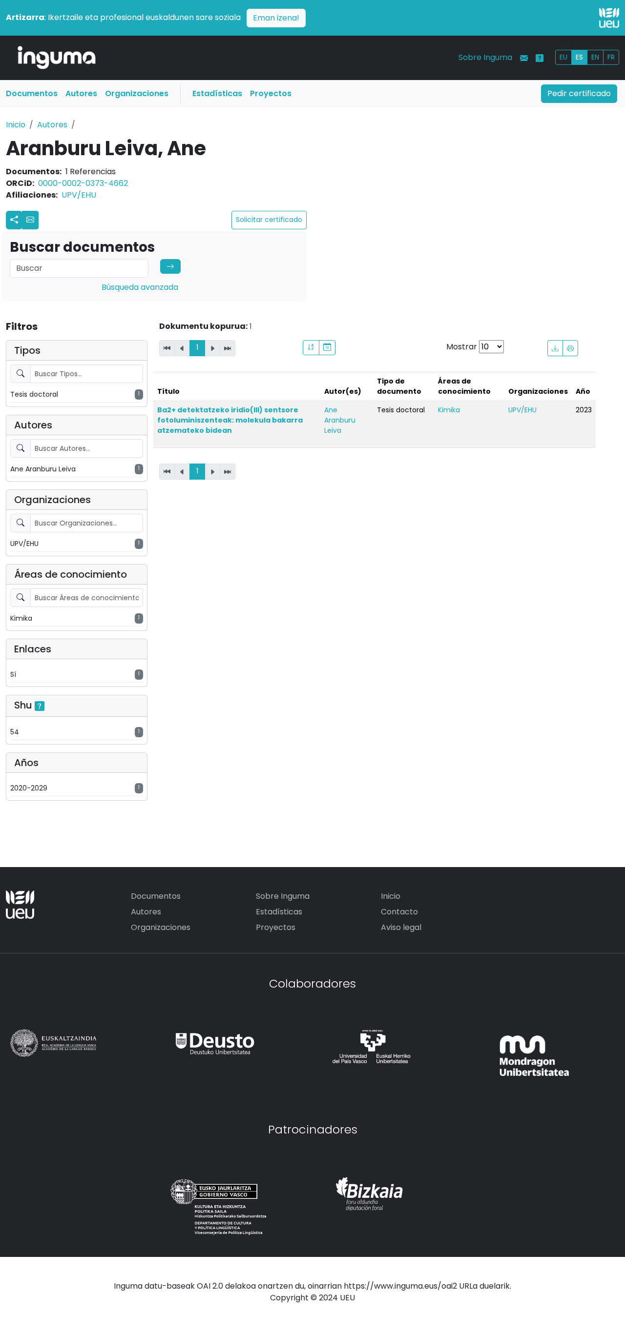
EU (563, 57)
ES (579, 57)
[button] (30, 220)
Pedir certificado (579, 93)
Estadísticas (217, 93)
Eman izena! (276, 17)
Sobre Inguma (485, 57)
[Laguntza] (539, 58)
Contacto (399, 911)
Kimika (449, 410)
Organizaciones (136, 93)
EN (595, 57)
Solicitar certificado (269, 219)
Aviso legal (401, 927)
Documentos (32, 93)
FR (611, 57)
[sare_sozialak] (14, 220)
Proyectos (271, 93)
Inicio (15, 124)
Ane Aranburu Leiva (339, 420)
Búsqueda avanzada (140, 287)
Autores (81, 93)
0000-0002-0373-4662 (83, 183)
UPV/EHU (79, 195)
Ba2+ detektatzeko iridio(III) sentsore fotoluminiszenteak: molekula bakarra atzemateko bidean (230, 420)
